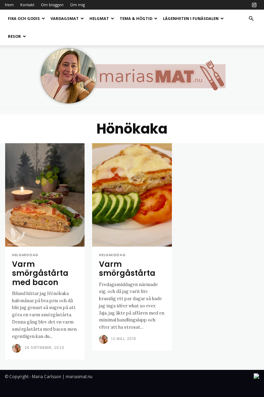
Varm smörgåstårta (127, 269)
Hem (9, 4)
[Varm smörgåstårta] (132, 195)
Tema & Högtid (136, 18)
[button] (251, 18)
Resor (14, 36)
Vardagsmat (65, 18)
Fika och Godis (24, 18)
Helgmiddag (25, 255)
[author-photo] (17, 348)
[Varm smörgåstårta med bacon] (45, 195)
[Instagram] (254, 5)
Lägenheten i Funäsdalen (191, 18)
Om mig (77, 4)
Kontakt (27, 4)
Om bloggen (52, 4)
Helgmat (99, 18)
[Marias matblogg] (132, 76)
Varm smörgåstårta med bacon (40, 273)
